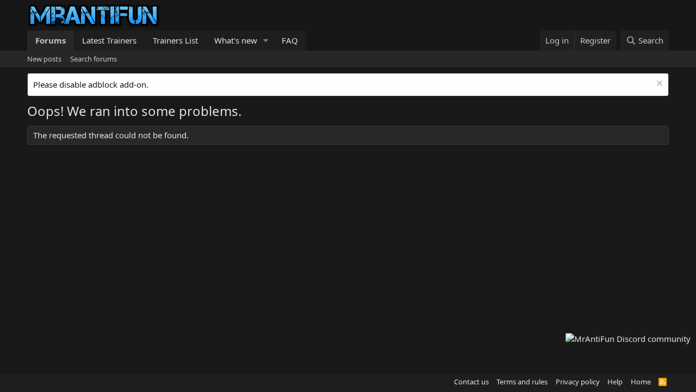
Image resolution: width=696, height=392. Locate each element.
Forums (50, 40)
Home (641, 382)
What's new (235, 40)
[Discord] (628, 339)
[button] (266, 40)
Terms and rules (522, 382)
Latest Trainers (109, 40)
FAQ (290, 40)
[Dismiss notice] (658, 84)
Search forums (93, 59)
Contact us (471, 382)
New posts (44, 59)
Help (615, 382)
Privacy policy (578, 382)
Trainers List (175, 40)
